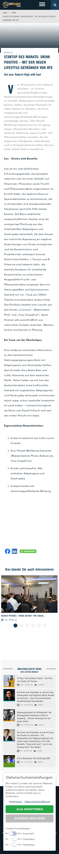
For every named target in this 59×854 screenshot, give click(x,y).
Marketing (28, 844)
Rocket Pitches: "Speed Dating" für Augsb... (23, 615)
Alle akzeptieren (29, 809)
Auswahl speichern (29, 818)
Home (5, 12)
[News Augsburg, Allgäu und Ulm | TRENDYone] (12, 4)
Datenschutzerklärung (37, 801)
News (14, 12)
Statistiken (29, 839)
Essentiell (28, 833)
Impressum (15, 801)
